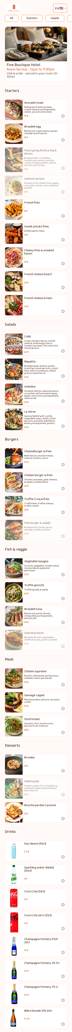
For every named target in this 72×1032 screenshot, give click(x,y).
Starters (31, 18)
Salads (55, 18)
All (11, 18)
